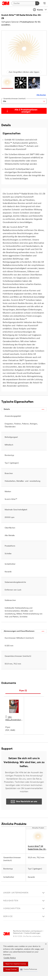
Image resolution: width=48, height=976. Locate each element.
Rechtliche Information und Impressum (27, 931)
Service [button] (8, 917)
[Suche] (37, 3)
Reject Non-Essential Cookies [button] (15, 964)
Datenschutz (18, 933)
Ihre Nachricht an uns (26, 802)
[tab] (23, 691)
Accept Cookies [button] (11, 969)
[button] (28, 969)
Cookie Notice (10, 958)
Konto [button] (40, 10)
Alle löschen (41, 95)
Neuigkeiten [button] (10, 901)
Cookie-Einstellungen (32, 933)
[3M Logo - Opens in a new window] (5, 3)
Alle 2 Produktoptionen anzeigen (26, 111)
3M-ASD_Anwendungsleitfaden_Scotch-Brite (14, 718)
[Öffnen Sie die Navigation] (44, 3)
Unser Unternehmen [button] (16, 893)
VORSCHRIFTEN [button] (12, 909)
